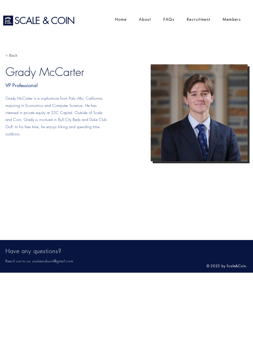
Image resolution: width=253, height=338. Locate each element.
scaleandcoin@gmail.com (52, 261)
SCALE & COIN (44, 20)
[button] (231, 19)
